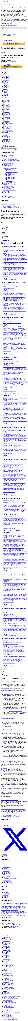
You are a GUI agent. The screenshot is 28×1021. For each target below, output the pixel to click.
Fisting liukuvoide (7, 971)
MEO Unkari (6, 956)
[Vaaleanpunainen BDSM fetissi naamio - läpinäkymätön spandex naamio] (15, 644)
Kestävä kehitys (7, 936)
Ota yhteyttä (3, 145)
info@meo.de (12, 927)
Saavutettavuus (6, 937)
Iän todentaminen (7, 1014)
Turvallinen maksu (7, 872)
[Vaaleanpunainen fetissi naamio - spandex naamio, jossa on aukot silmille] (15, 614)
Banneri (5, 868)
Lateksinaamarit (9, 175)
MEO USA (6, 957)
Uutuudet (5, 137)
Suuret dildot (6, 962)
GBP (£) (5, 85)
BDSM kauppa (6, 867)
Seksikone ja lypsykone (8, 163)
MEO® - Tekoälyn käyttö (9, 1018)
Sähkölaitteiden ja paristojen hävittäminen (12, 885)
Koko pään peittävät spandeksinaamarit (12, 733)
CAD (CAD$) (6, 78)
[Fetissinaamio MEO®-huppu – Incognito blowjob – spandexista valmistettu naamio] (15, 399)
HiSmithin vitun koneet (8, 164)
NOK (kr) (5, 87)
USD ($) (5, 73)
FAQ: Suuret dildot (7, 1009)
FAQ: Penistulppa (7, 1006)
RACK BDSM (6, 941)
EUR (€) (5, 72)
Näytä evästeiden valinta (6, 28)
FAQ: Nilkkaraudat (7, 1001)
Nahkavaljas (6, 192)
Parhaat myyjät (6, 139)
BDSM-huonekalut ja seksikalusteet (11, 184)
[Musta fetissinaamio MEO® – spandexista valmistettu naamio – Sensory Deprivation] (15, 536)
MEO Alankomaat (7, 951)
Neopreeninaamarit (10, 170)
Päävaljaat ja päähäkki (11, 174)
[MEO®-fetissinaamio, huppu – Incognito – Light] (15, 502)
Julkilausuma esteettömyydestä (10, 878)
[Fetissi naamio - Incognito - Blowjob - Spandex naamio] (15, 431)
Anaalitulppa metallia (8, 975)
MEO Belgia (6, 955)
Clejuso (5, 991)
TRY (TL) (5, 94)
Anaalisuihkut (6, 183)
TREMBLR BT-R (7, 966)
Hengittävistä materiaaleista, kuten (8, 788)
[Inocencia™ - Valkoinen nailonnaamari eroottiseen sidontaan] (15, 363)
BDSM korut (6, 195)
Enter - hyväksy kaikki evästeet (19, 28)
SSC (4, 942)
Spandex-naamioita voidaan (15, 711)
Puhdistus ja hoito (7, 1015)
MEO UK (5, 952)
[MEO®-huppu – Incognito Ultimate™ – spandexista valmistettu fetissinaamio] (15, 465)
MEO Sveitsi (6, 946)
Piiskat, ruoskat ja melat (8, 187)
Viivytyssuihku (6, 943)
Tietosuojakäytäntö (7, 882)
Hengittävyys (4, 768)
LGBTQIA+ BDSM (8, 939)
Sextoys (5, 156)
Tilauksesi (5, 892)
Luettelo (5, 229)
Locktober (5, 961)
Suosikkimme (6, 136)
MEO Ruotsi (6, 953)
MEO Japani (6, 960)
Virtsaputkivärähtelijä (8, 987)
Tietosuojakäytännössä (12, 25)
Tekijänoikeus (6, 876)
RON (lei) (5, 90)
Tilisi (2, 889)
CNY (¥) (5, 81)
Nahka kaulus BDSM (8, 980)
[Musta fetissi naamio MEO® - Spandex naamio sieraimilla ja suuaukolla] (15, 288)
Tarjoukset (5, 140)
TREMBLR (6, 978)
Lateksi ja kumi (6, 191)
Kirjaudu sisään (4, 68)
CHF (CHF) (6, 80)
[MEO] (4, 147)
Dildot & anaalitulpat (8, 155)
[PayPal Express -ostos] (14, 45)
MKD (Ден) (6, 86)
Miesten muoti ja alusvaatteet (10, 193)
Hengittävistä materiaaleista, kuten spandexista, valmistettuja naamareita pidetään (11, 762)
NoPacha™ (6, 968)
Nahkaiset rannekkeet (8, 983)
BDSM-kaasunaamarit (11, 178)
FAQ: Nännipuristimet (8, 1007)
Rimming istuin (6, 979)
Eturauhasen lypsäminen (9, 988)
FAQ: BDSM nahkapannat (9, 1002)
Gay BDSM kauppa (8, 989)
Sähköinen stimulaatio (8, 186)
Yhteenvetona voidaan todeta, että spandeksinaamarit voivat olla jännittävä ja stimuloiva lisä (13, 809)
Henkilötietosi (6, 896)
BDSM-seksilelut (7, 188)
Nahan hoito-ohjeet (7, 1003)
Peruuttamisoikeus (7, 873)
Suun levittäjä (9, 181)
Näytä (2, 220)
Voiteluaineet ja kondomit (9, 158)
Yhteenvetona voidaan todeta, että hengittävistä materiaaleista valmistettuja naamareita (11, 799)
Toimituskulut (6, 881)
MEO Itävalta (6, 944)
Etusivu (5, 135)
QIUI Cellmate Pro (7, 984)
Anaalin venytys (7, 992)
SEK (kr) (5, 92)
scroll (2, 929)
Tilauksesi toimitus (7, 874)
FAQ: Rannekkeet (7, 1000)
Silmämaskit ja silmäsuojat (12, 172)
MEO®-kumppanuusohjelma (10, 1019)
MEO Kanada (6, 959)
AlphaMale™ (6, 969)
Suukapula (8, 173)
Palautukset (6, 893)
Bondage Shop (6, 166)
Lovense (5, 994)
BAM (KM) (6, 76)
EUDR (5, 1011)
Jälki (4, 877)
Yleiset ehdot (6, 871)
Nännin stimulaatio (7, 165)
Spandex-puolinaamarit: (8, 741)
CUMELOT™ (6, 970)
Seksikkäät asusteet (7, 196)
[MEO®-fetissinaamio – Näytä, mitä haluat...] (14, 250)
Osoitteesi (5, 895)
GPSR (4, 938)
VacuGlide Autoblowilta (8, 997)
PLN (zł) (5, 89)
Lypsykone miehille (7, 964)
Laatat (4, 228)
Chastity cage (6, 985)
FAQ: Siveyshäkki (7, 1005)
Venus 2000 (6, 1010)
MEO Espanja (6, 950)
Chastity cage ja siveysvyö (9, 182)
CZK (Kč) (5, 82)
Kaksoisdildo (6, 982)
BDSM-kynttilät (7, 993)
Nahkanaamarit (9, 169)
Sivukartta (5, 886)
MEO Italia (6, 948)
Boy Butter (5, 977)
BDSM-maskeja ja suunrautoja (10, 168)
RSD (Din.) (6, 91)
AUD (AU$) (6, 75)
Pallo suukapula (9, 179)
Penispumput (6, 161)
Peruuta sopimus (7, 142)
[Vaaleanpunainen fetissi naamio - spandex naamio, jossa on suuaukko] (15, 580)
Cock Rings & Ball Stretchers (10, 159)
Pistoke (5, 974)
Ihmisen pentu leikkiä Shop (9, 190)
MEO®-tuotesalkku (7, 1016)
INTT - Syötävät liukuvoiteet (10, 998)
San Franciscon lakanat (8, 197)
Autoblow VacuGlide (8, 965)
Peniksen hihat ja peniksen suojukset (11, 160)
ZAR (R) (5, 95)
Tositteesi (5, 897)
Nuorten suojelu (7, 917)
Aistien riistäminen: (7, 694)
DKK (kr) (5, 83)
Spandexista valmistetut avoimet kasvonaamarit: (14, 752)
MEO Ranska (6, 947)
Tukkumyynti (6, 141)
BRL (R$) (5, 77)
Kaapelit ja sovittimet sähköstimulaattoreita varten (14, 1012)
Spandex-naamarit (10, 177)
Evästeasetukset (7, 883)
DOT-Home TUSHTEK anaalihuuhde (12, 996)
